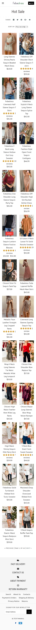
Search (8, 594)
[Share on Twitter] (17, 19)
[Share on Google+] (25, 19)
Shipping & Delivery (26, 598)
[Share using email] (29, 19)
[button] (26, 68)
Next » (29, 548)
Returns (25, 601)
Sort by (11, 27)
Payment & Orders (9, 598)
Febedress (20, 618)
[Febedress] (18, 3)
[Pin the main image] (21, 19)
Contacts (26, 594)
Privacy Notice (13, 601)
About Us (17, 594)
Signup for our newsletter (18, 607)
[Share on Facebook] (13, 19)
